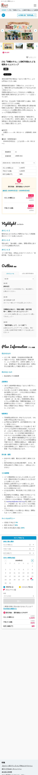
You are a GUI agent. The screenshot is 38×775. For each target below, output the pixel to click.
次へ (19, 601)
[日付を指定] (19, 596)
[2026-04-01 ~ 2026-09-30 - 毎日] (18, 163)
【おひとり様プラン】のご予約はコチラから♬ (17, 766)
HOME (4, 10)
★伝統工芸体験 (7, 772)
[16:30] (19, 279)
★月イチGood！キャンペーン (12, 769)
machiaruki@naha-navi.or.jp (15, 501)
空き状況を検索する (10, 609)
